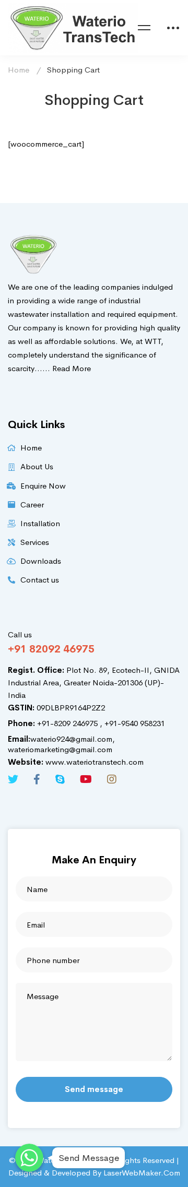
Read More (71, 368)
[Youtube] (86, 779)
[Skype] (60, 779)
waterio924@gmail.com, (61, 739)
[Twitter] (13, 779)
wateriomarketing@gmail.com (60, 749)
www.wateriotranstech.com (76, 762)
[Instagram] (112, 779)
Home (18, 70)
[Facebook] (36, 779)
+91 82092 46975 (51, 649)
